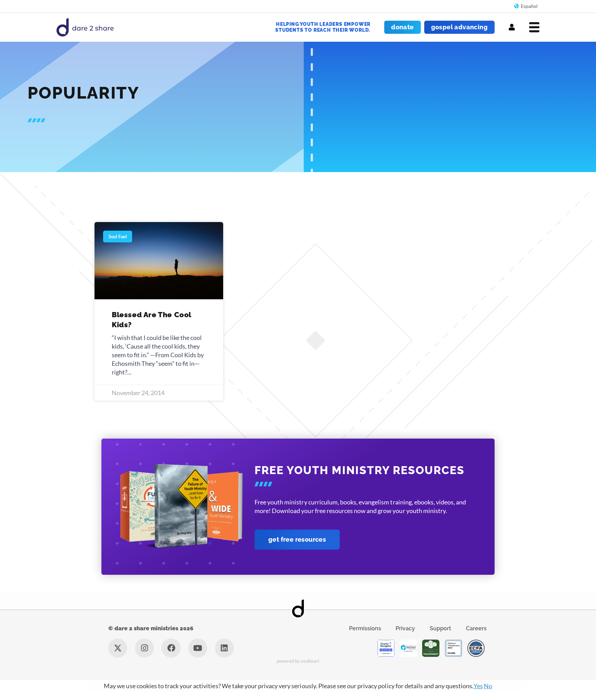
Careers (476, 628)
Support (440, 628)
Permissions (365, 628)
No (488, 686)
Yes (478, 686)
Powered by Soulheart (298, 661)
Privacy (405, 628)
